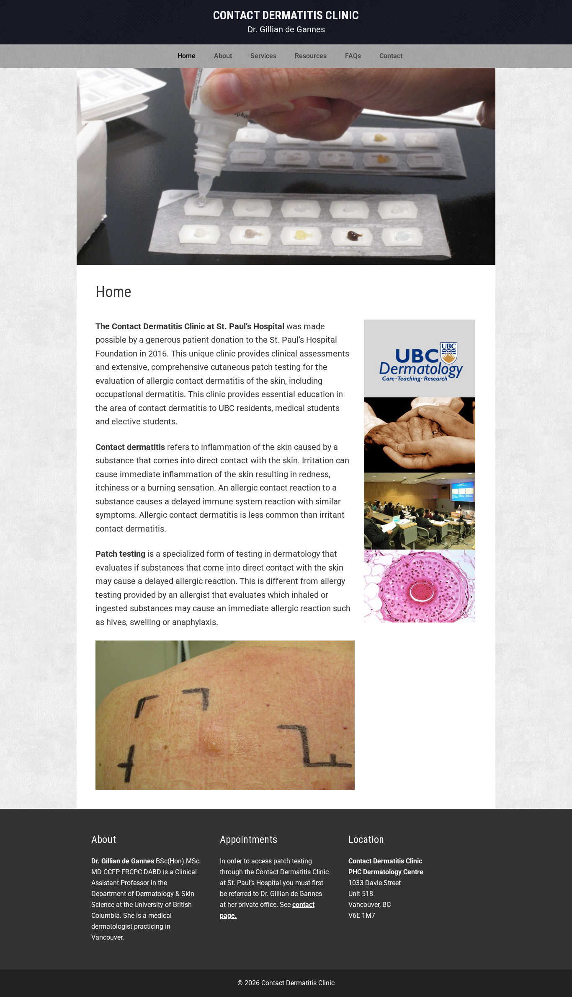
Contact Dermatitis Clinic (286, 15)
